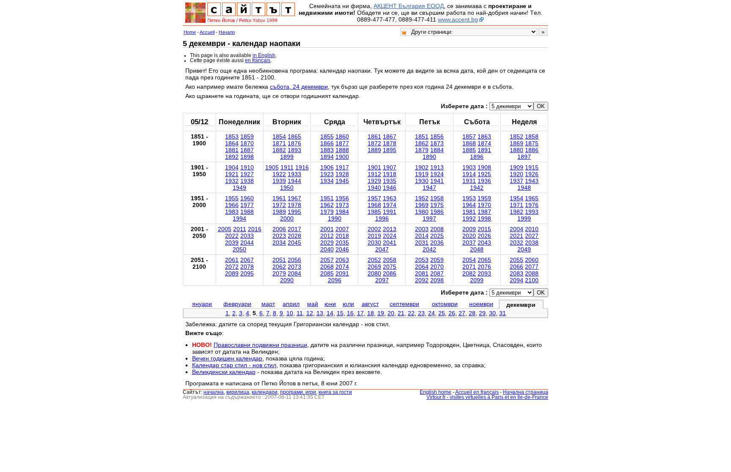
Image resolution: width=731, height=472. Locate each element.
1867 (389, 136)
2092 (422, 280)
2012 (327, 235)
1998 (484, 218)
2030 (374, 242)
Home (190, 32)
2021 (516, 235)
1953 (469, 198)
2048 (477, 249)
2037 (469, 242)
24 (431, 313)
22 (411, 313)
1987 (484, 211)
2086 (389, 273)
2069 (374, 266)
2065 (484, 259)
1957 (374, 198)
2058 (389, 259)
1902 (422, 167)
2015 (484, 229)
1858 (532, 136)
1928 (342, 174)
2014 (422, 235)
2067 (247, 259)
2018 (342, 235)
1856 (437, 136)
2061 (232, 259)
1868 (469, 143)
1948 (524, 187)
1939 (279, 180)
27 (462, 313)
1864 (232, 143)
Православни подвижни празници (260, 344)
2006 (279, 229)
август (370, 303)
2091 (342, 273)
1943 (532, 180)
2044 (247, 242)
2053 (422, 259)
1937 (516, 180)
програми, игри (298, 392)
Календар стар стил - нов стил (234, 365)
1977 (247, 205)
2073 (294, 266)
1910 (247, 167)
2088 (532, 273)
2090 (287, 280)
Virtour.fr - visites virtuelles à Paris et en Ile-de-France (487, 397)
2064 (422, 266)
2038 (532, 242)
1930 (422, 180)
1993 (532, 211)
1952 (422, 198)
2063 (342, 259)
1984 (342, 211)
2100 (532, 280)
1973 (342, 205)
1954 (516, 198)
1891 (484, 150)
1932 (232, 180)
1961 (279, 198)
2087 (437, 273)
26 (451, 313)
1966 (232, 205)
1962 (327, 205)
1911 (287, 167)
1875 (532, 143)
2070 (437, 266)
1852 (516, 136)
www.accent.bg (458, 19)
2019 (374, 235)
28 (472, 313)
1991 (389, 211)
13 (319, 313)
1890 (429, 156)
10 (289, 313)
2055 (516, 259)
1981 (469, 211)
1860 (342, 136)
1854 (279, 136)
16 (350, 313)
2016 (254, 229)
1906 (327, 167)
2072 (232, 266)
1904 (232, 167)
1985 (374, 211)
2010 (532, 229)
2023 (279, 235)
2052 (374, 259)
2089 (232, 273)
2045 (294, 242)
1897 (524, 156)
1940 (374, 187)
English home (435, 392)
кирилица (237, 392)
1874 (484, 143)
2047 (382, 249)
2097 (382, 280)
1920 (516, 174)
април (291, 303)
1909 (516, 167)
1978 (294, 205)
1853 (232, 136)
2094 (516, 280)
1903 (469, 167)
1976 (532, 205)
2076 (484, 266)
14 (330, 313)
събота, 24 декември (299, 86)
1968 (374, 205)
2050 (239, 249)
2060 (532, 259)
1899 (287, 156)
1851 (422, 136)
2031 (422, 242)
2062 (279, 266)
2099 (477, 280)
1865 (294, 136)
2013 (389, 229)
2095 (247, 273)
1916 (302, 167)
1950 (287, 187)
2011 (239, 229)
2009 (469, 229)
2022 (232, 235)
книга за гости (335, 392)
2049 (524, 249)
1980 (422, 211)
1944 (294, 180)
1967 (294, 198)
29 (482, 313)
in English (264, 55)
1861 (374, 136)
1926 (532, 174)
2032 (516, 242)
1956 (342, 198)
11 (300, 313)
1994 (239, 218)
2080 (374, 273)
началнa (213, 392)
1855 (327, 136)
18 (370, 313)
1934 (327, 180)
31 (502, 313)
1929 (374, 180)
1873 (437, 143)
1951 (327, 198)
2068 (327, 266)
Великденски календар (224, 371)
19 (380, 313)
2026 (484, 235)
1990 (334, 218)
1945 (342, 180)
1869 (516, 143)
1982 (516, 211)
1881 (232, 150)
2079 (279, 273)
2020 (469, 235)
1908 (484, 167)
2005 (224, 229)
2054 (469, 259)
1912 (374, 174)
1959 (484, 198)
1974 (389, 205)
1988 (247, 211)
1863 (484, 136)
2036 (437, 242)
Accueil (207, 32)
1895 (389, 150)
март (268, 303)
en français (257, 60)
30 (492, 313)
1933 (294, 174)
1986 (437, 211)
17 (360, 313)
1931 (469, 180)
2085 (327, 273)
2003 (422, 229)
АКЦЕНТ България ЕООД (409, 6)
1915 (532, 167)
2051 (279, 259)
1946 (389, 187)
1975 (437, 205)
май (312, 303)
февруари (237, 303)
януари (202, 303)
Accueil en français (477, 392)
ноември (481, 303)
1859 (247, 136)
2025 (437, 235)
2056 (294, 259)
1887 (247, 150)
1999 (524, 218)
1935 (389, 180)
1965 (532, 198)
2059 (437, 259)
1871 (279, 143)
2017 (294, 229)
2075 (389, 266)
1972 (279, 205)
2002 (374, 229)
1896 (477, 156)
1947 (429, 187)
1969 (422, 205)
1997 (429, 218)
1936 (484, 180)
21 (401, 313)
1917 (342, 167)
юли (348, 303)
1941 (437, 180)
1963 (389, 198)
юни (330, 303)
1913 (437, 167)
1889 (374, 150)
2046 (342, 249)
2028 (294, 235)
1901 (374, 167)
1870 (247, 143)
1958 (437, 198)
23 (421, 313)
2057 (327, 259)
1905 (272, 167)
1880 (516, 150)
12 (309, 313)
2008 (437, 229)
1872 (374, 143)
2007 (342, 229)
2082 (469, 273)
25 (441, 313)
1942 (477, 187)
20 (390, 313)
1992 (469, 218)
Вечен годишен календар (227, 358)
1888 (342, 150)
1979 (327, 211)
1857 (469, 136)
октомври (445, 303)
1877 (342, 143)
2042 (429, 249)
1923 (327, 174)
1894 (327, 156)
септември (404, 303)
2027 (532, 235)
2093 (484, 273)
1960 (247, 198)
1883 (327, 150)
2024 (389, 235)
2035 (342, 242)
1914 (469, 174)
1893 (294, 150)
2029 (327, 242)
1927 (247, 174)
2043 (484, 242)
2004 (516, 229)
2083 (516, 273)
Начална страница (525, 392)
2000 (287, 218)
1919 (422, 174)
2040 (327, 249)
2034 (279, 242)
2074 (342, 266)
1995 (294, 211)
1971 (516, 205)
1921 (232, 174)
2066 (516, 266)
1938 (247, 180)
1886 (532, 150)
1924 (437, 174)
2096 (334, 280)
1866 (327, 143)
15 (340, 313)
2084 (294, 273)
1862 (422, 143)
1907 (389, 167)
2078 (247, 266)
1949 (239, 187)
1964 (469, 205)
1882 (279, 150)
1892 (232, 156)
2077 (532, 266)
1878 (389, 143)
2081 (422, 273)
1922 (279, 174)
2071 (469, 266)
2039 (232, 242)
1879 (422, 150)
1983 (232, 211)
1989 (279, 211)
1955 (232, 198)
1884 (437, 150)
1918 (389, 174)
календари (265, 392)
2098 (437, 280)
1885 (469, 150)
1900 (342, 156)
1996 (382, 218)
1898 (247, 156)
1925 (484, 174)
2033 (247, 235)
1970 (484, 205)
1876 (294, 143)
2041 (389, 242)
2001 (327, 229)
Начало (227, 32)
